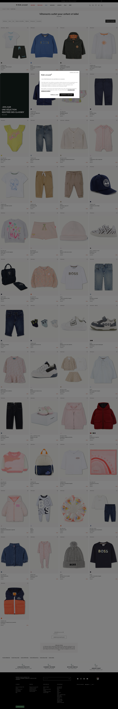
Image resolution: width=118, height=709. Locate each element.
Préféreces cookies (55, 94)
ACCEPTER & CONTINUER (67, 94)
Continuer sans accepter (74, 72)
